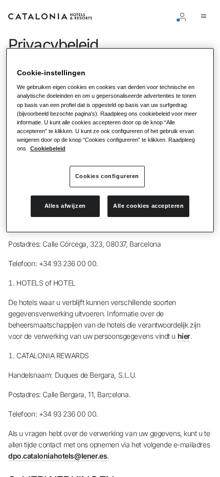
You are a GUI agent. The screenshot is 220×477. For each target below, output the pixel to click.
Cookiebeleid (47, 148)
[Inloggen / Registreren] (184, 16)
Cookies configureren (107, 176)
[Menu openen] (206, 16)
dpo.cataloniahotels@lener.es (57, 455)
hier (184, 336)
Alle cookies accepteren (148, 206)
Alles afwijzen (65, 206)
